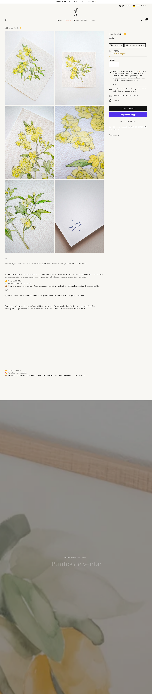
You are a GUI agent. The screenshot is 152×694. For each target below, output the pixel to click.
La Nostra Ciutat (67, 573)
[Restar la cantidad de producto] (111, 65)
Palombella (68, 578)
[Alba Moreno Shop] (76, 12)
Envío (125, 127)
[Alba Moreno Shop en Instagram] (120, 6)
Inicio (6, 28)
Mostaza (70, 569)
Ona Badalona (69, 586)
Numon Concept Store (74, 582)
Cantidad (112, 60)
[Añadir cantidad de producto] (117, 65)
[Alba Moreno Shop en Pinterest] (123, 6)
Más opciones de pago (128, 121)
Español (128, 6)
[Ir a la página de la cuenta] (141, 20)
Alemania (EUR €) (140, 6)
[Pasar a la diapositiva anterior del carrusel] (140, 395)
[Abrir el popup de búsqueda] (6, 20)
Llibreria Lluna (68, 590)
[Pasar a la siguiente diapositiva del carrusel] (145, 395)
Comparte (115, 136)
